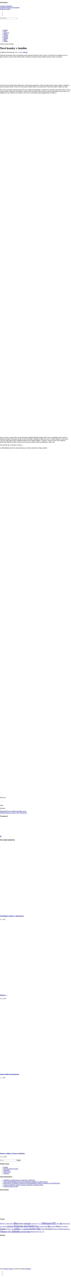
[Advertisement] (35, 71)
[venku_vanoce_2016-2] (26, 712)
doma (57, 1223)
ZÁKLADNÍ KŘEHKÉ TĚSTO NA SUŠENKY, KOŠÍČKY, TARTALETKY (25, 1181)
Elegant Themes (8, 1269)
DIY (54, 1223)
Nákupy (5, 41)
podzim (17, 1229)
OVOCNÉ (8, 1229)
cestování (27, 1223)
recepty (32, 1228)
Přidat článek (7, 1172)
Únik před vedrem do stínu (10, 1186)
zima (28, 1231)
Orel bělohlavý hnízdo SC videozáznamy (12, 916)
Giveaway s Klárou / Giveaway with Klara (12, 1153)
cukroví (39, 1223)
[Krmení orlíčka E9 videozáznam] (35, 1071)
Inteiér (31, 1226)
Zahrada (5, 38)
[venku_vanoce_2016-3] (26, 673)
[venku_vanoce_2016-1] (26, 794)
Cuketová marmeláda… (6, 6)
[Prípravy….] (35, 992)
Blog (16, 1223)
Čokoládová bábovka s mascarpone (9, 7)
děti (61, 1223)
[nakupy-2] (26, 434)
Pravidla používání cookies (10, 1168)
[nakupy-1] (35, 107)
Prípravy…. (3, 995)
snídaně (43, 1229)
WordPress (28, 1269)
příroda (21, 1229)
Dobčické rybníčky (5, 9)
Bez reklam (10, 1223)
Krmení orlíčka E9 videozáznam (9, 1074)
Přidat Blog (6, 1170)
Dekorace (47, 1223)
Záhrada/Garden (35, 1231)
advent (2, 1223)
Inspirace (10, 1226)
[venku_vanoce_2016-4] (26, 591)
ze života (23, 1231)
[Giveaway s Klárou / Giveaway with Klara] (35, 1150)
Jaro (37, 1226)
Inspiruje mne (21, 1226)
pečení (12, 1229)
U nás (55, 1229)
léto (49, 1226)
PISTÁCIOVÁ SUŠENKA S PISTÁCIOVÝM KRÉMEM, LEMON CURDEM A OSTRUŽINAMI (31, 1183)
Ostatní (3, 1229)
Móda (5, 39)
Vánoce (3, 1231)
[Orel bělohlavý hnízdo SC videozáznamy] (35, 912)
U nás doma (60, 1229)
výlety (9, 1231)
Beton (6, 1223)
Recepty (5, 37)
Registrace (6, 1173)
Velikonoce (67, 1229)
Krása (5, 31)
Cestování (6, 33)
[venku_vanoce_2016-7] (35, 462)
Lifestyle (5, 35)
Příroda (5, 34)
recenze (26, 1229)
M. (13, 52)
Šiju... (41, 1231)
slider (38, 1229)
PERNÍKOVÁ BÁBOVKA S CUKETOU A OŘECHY (19, 1180)
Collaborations (34, 1223)
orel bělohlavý (64, 1226)
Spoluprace (49, 1229)
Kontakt (5, 1167)
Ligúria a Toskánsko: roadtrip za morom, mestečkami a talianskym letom (23, 1185)
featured (65, 1223)
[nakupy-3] (26, 304)
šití (43, 1231)
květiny (45, 1226)
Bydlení (5, 30)
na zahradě (53, 1226)
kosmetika (41, 1226)
